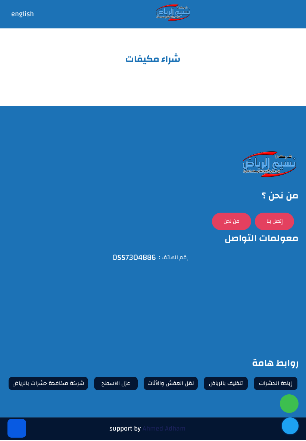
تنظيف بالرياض (226, 383)
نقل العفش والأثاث (170, 383)
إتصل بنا (274, 221)
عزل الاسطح (116, 383)
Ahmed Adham (164, 428)
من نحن (232, 221)
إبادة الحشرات (275, 383)
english (22, 14)
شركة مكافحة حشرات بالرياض (48, 383)
